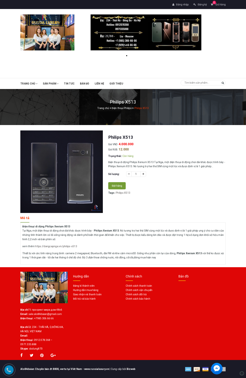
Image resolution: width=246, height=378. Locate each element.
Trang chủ (28, 83)
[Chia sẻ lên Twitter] (32, 355)
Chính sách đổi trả (136, 294)
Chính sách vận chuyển (139, 290)
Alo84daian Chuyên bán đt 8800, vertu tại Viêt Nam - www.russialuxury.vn (65, 369)
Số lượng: (114, 174)
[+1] (53, 355)
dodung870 (36, 348)
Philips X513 (123, 192)
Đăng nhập (182, 4)
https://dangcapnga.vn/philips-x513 (56, 246)
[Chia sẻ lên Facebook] (21, 355)
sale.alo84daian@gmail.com (45, 314)
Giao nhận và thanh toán (87, 294)
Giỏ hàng (219, 4)
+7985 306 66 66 (44, 318)
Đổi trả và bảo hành (84, 298)
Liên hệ (99, 83)
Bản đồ (84, 83)
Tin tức (69, 83)
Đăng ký (202, 4)
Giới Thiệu (116, 83)
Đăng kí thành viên (84, 285)
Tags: (112, 192)
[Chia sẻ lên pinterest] (42, 355)
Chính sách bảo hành (138, 298)
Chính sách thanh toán (139, 285)
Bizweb (131, 369)
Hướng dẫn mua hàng (86, 290)
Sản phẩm (50, 83)
